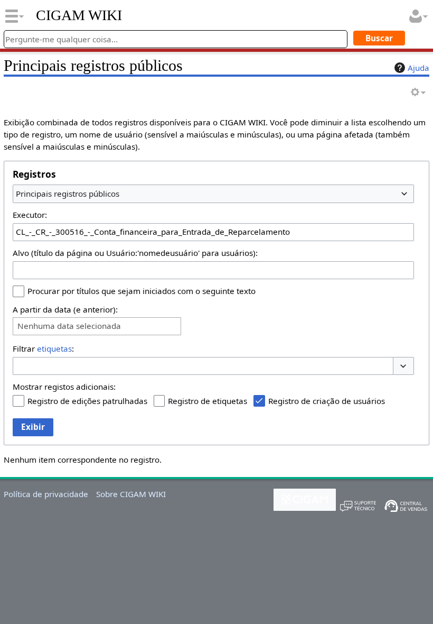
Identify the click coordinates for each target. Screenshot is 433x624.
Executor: (30, 214)
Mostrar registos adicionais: (64, 386)
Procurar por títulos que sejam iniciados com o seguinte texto (141, 291)
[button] (403, 366)
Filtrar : (43, 348)
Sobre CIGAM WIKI (131, 494)
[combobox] (213, 194)
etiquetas (54, 348)
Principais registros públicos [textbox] (67, 193)
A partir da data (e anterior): (65, 309)
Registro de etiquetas (207, 401)
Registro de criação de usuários (326, 401)
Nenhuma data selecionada (69, 326)
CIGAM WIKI (79, 15)
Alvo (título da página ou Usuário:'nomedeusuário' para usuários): (135, 252)
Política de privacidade (46, 494)
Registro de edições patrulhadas (87, 401)
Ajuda (418, 67)
